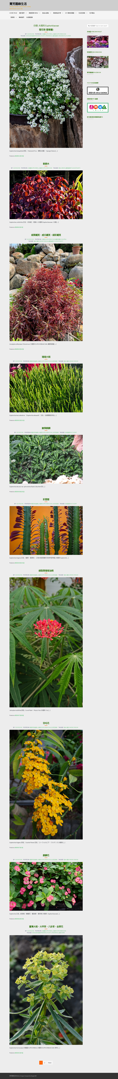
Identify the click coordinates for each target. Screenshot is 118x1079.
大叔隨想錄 (29, 17)
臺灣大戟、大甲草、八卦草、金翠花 (46, 926)
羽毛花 (46, 723)
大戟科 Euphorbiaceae (59, 34)
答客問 (12, 17)
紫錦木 (46, 163)
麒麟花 (46, 855)
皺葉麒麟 (46, 428)
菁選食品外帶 (57, 13)
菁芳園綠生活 (18, 4)
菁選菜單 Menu (33, 13)
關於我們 (21, 13)
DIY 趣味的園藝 (69, 13)
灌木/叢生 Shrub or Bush (41, 241)
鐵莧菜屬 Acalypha (60, 239)
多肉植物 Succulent (71, 432)
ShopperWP (33, 1076)
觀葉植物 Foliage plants (73, 168)
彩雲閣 (46, 499)
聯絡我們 (21, 17)
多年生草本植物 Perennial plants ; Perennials (39, 36)
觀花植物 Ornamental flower (62, 36)
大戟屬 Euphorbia (47, 34)
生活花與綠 (82, 13)
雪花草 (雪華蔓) (46, 29)
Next (49, 1063)
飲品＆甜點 (45, 13)
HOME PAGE (13, 13)
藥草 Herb (62, 932)
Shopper (22, 1076)
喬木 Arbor (62, 168)
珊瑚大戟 (46, 356)
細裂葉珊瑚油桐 (46, 570)
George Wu (30, 34)
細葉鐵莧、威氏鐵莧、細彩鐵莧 (46, 235)
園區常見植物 (33, 361)
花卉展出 (92, 13)
